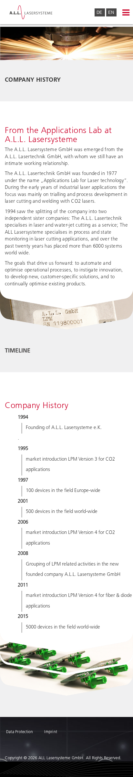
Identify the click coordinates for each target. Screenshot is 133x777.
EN (111, 12)
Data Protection (19, 732)
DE (100, 12)
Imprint (50, 732)
